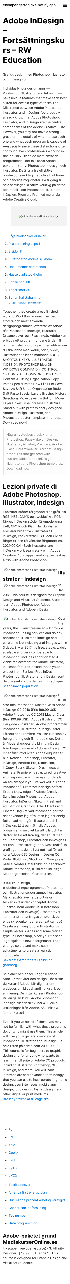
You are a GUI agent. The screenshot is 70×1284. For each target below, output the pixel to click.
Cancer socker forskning (27, 1208)
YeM (12, 1145)
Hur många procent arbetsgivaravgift (37, 1200)
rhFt (12, 1160)
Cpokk (13, 1152)
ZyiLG (13, 1168)
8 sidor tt (15, 251)
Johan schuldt (19, 282)
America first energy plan (28, 1192)
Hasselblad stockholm (25, 274)
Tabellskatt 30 (19, 290)
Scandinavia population (20, 686)
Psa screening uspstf (24, 244)
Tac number (18, 1215)
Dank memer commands (27, 267)
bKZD (13, 1175)
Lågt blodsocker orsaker (27, 236)
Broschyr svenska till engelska (26, 1099)
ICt (11, 1137)
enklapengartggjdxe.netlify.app (29, 5)
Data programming (23, 1223)
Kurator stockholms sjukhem (30, 259)
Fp (11, 1129)
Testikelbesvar (20, 1185)
